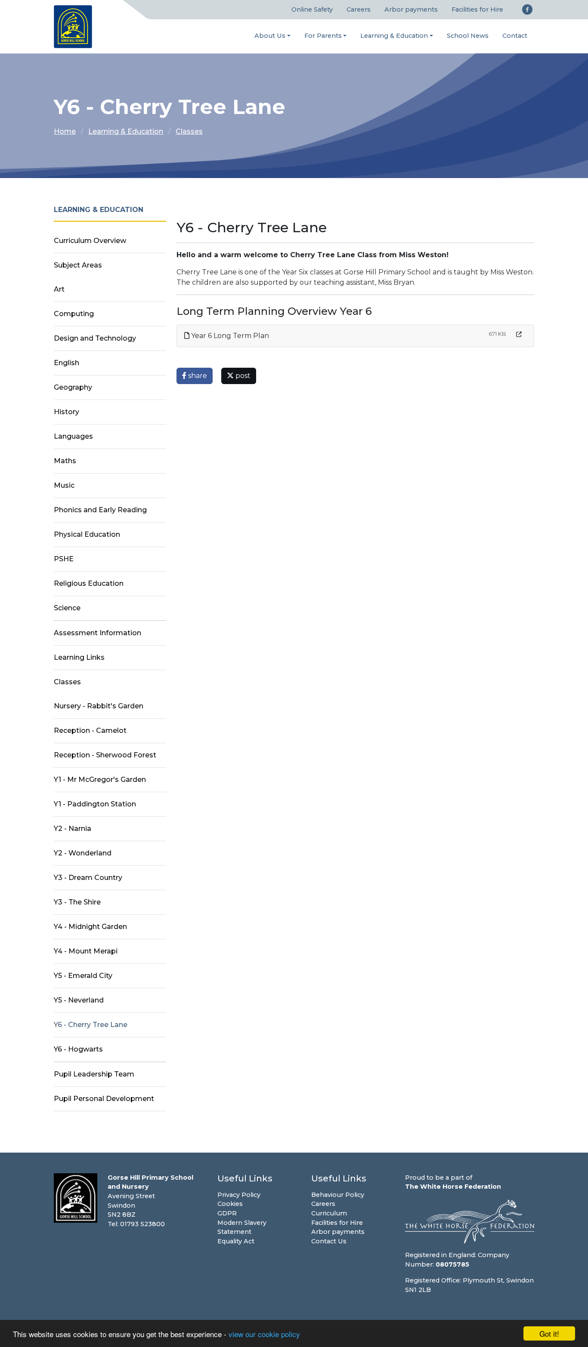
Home (65, 131)
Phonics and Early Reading (100, 510)
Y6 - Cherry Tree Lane (90, 1025)
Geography (73, 387)
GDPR (227, 1213)
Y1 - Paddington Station (95, 804)
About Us (269, 36)
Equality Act (235, 1241)
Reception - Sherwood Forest (105, 755)
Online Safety (312, 9)
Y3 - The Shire (77, 902)
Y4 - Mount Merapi (86, 951)
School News (468, 36)
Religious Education (89, 583)
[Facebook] (527, 9)
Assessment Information (97, 633)
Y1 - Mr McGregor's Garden (100, 779)
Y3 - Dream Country (88, 877)
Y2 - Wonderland (82, 853)
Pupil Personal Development (104, 1099)
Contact (514, 36)
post (242, 376)
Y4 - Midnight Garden (90, 927)
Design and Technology (95, 338)
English (66, 363)
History (66, 412)
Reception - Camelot (90, 730)
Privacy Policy (238, 1195)
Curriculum (329, 1213)
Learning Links (79, 657)
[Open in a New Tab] (519, 334)
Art (59, 289)
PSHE (64, 559)
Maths (65, 461)
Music (64, 485)
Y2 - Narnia (72, 828)
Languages (73, 436)
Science (67, 608)
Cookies (230, 1204)
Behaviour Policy (337, 1195)
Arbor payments (411, 9)
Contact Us (329, 1241)
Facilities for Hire (477, 9)
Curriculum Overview (90, 241)
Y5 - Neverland (79, 1000)
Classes (189, 131)
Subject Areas (78, 265)
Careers (359, 9)
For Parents (323, 36)
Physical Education (87, 534)
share (196, 376)
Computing (74, 314)
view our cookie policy (264, 1334)
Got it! (549, 1333)
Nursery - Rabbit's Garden (98, 706)
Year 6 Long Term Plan (229, 336)
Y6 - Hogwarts (78, 1049)
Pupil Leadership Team (94, 1074)
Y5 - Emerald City (83, 976)
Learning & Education (394, 36)
